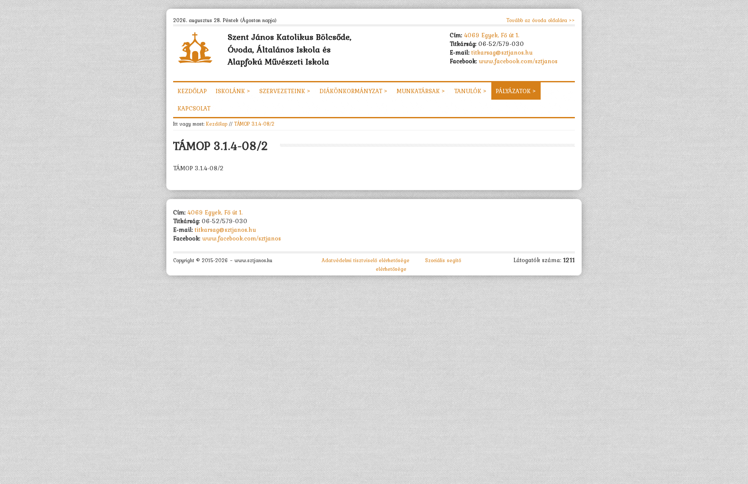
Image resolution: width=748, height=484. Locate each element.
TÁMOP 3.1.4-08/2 (254, 123)
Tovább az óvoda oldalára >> (540, 20)
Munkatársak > (421, 91)
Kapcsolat (193, 108)
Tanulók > (470, 91)
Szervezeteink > (285, 91)
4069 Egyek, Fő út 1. (491, 35)
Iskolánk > (233, 91)
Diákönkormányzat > (353, 91)
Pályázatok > (516, 91)
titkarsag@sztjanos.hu (502, 52)
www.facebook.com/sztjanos (518, 61)
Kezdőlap (192, 91)
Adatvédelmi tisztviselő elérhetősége (365, 260)
